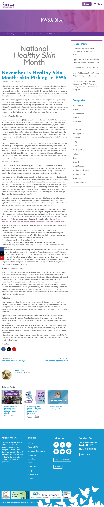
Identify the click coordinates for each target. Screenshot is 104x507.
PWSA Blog (10, 34)
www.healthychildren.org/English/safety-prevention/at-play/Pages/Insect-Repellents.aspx (34, 221)
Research (76, 162)
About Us (31, 459)
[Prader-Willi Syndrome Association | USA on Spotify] (68, 451)
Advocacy (76, 109)
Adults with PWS (78, 105)
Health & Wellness (79, 150)
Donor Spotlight (78, 134)
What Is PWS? (33, 447)
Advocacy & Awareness (36, 451)
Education (76, 138)
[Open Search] (77, 4)
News (75, 158)
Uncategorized (19, 34)
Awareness (76, 117)
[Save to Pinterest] (14, 349)
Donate (86, 4)
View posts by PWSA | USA (22, 372)
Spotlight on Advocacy (81, 170)
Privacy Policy (33, 475)
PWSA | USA (19, 81)
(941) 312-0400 (90, 449)
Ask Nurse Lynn (78, 113)
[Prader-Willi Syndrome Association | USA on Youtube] (56, 451)
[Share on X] (9, 349)
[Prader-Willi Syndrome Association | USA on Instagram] (68, 445)
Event (75, 146)
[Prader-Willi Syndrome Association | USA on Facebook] (56, 445)
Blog (74, 126)
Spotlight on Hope (79, 174)
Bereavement (77, 121)
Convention (77, 130)
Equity (75, 142)
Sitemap (31, 479)
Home (3, 34)
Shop (30, 471)
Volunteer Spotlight (79, 182)
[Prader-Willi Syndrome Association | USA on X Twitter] (62, 445)
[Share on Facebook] (4, 349)
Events (30, 463)
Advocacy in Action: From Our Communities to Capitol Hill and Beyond (84, 51)
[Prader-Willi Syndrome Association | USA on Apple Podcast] (62, 451)
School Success (78, 166)
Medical (75, 154)
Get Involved (32, 467)
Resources (32, 455)
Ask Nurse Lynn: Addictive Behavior (85, 68)
